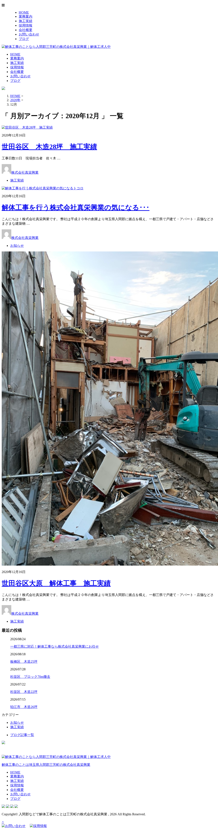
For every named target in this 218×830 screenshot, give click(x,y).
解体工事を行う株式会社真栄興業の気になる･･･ (75, 207)
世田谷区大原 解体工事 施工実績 (56, 583)
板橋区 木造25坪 (23, 661)
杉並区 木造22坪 (23, 692)
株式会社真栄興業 (25, 172)
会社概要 (25, 30)
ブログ (24, 39)
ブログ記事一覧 (22, 735)
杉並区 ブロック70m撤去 (30, 676)
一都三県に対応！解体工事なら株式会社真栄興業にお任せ (54, 646)
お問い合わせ (29, 34)
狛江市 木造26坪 (23, 707)
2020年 (15, 100)
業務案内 (25, 16)
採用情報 (25, 25)
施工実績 (25, 21)
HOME (24, 12)
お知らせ (17, 245)
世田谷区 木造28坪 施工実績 (49, 146)
